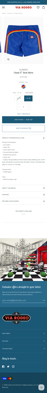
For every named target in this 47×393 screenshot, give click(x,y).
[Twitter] (8, 366)
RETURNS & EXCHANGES (10, 201)
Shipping (5, 195)
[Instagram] (13, 366)
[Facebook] (3, 366)
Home (4, 13)
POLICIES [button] (5, 341)
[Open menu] (4, 7)
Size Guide (29, 93)
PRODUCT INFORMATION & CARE (13, 138)
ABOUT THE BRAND (9, 188)
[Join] (41, 300)
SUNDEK (23, 69)
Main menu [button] (6, 333)
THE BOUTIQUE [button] (7, 349)
